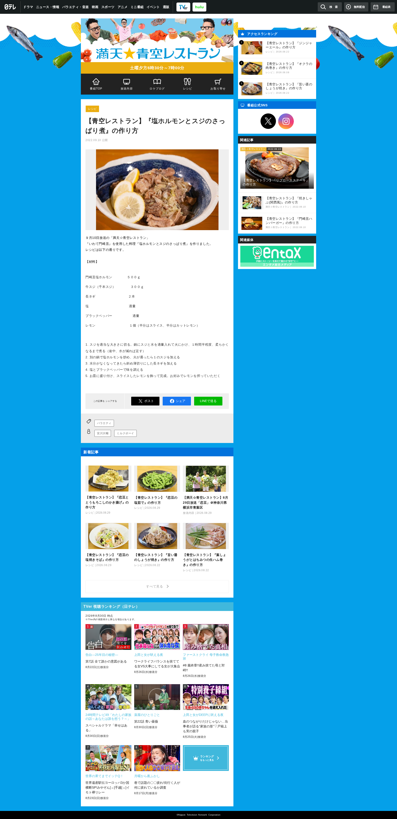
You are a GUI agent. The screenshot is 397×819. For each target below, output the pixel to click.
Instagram (286, 121)
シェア (180, 401)
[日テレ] (10, 7)
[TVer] (183, 6)
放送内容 (127, 88)
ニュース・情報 (48, 7)
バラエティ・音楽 (75, 7)
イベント (153, 7)
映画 (95, 7)
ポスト (149, 401)
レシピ (187, 88)
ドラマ (28, 7)
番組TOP (96, 88)
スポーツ (108, 7)
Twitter (268, 121)
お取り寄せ (218, 88)
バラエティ (104, 423)
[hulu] (199, 6)
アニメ (123, 7)
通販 (166, 7)
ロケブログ (157, 88)
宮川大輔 (102, 433)
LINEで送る (208, 401)
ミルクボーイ (125, 433)
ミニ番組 (137, 7)
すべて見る (155, 586)
